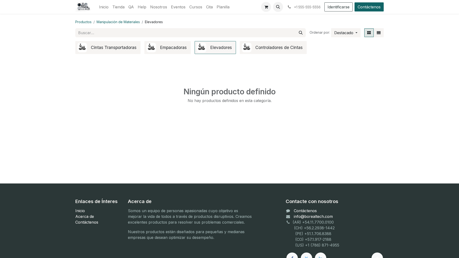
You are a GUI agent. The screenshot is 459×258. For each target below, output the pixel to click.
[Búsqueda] (301, 32)
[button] (278, 7)
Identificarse (339, 7)
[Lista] (379, 32)
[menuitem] (103, 7)
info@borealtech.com (313, 216)
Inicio (80, 210)
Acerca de (84, 216)
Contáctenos (369, 7)
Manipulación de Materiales (118, 22)
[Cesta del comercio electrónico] (266, 7)
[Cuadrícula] (369, 32)
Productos (83, 22)
